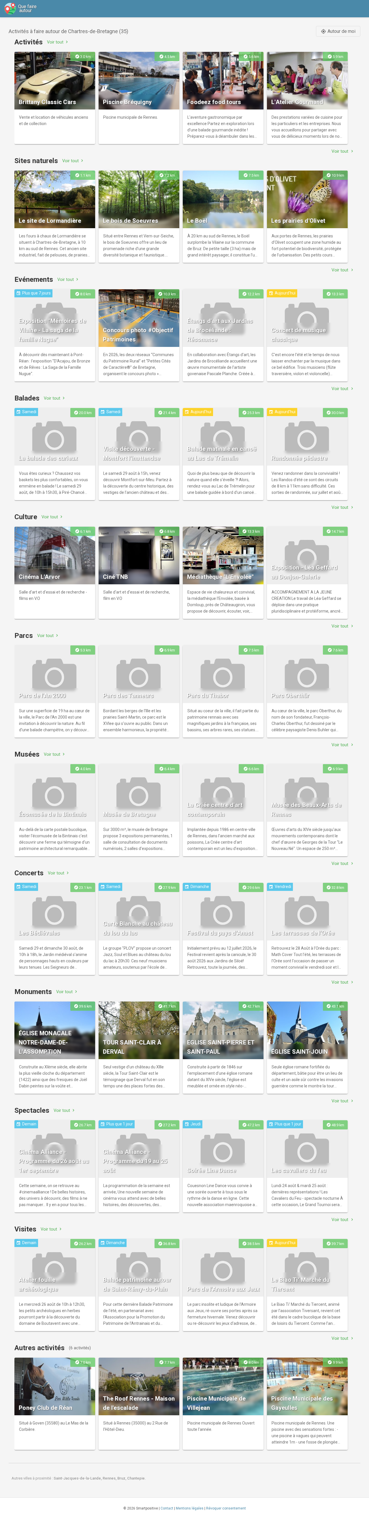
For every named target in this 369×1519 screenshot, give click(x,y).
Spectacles (31, 1110)
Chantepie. (136, 1478)
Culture (25, 517)
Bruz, (122, 1478)
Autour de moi (338, 31)
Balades (26, 398)
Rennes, (110, 1478)
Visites (25, 1229)
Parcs (23, 636)
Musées (26, 754)
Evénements (33, 279)
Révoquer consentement (226, 1508)
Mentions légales (190, 1508)
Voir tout (58, 41)
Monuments (33, 992)
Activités (28, 42)
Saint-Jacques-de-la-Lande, (78, 1478)
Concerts (29, 873)
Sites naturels (36, 161)
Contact (167, 1508)
